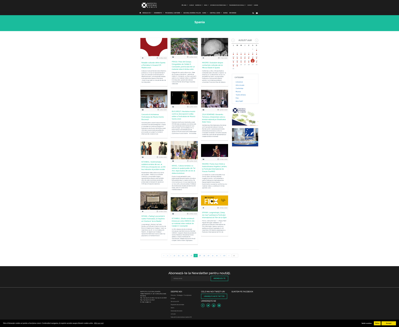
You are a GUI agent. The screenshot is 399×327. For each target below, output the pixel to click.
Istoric (172, 307)
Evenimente (158, 13)
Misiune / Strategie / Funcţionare (181, 295)
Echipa (173, 298)
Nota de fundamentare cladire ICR (181, 317)
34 (183, 255)
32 (174, 255)
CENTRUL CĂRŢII (215, 13)
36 (191, 255)
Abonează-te (219, 278)
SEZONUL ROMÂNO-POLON (192, 13)
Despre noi (198, 5)
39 (204, 255)
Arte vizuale (240, 85)
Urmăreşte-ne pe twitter (214, 296)
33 (178, 255)
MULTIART (239, 101)
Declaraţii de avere (176, 311)
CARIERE (256, 5)
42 (217, 255)
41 (212, 255)
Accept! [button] (389, 323)
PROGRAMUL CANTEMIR (172, 13)
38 (200, 255)
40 (208, 255)
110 (224, 255)
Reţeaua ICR (147, 13)
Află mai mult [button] (98, 323)
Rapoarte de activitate (177, 304)
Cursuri (191, 5)
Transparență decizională (236, 5)
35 (187, 255)
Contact (249, 5)
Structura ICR (175, 301)
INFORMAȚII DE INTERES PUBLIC (218, 5)
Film (237, 98)
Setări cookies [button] (367, 323)
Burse (225, 13)
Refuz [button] (377, 323)
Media (205, 5)
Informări (232, 13)
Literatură (239, 82)
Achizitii (173, 314)
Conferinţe (239, 88)
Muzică (238, 91)
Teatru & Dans (241, 95)
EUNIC (204, 13)
